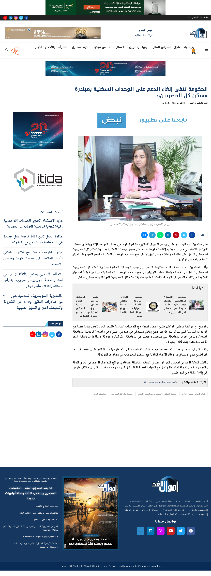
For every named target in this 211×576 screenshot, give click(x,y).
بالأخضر (50, 52)
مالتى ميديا (102, 52)
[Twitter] (21, 18)
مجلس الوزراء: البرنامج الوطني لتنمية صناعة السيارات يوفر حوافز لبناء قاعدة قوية (131, 312)
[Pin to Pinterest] (176, 240)
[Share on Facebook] (192, 240)
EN (194, 58)
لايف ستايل (80, 52)
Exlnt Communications (150, 571)
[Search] (6, 56)
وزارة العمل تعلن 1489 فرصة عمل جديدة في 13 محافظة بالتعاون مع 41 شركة (33, 245)
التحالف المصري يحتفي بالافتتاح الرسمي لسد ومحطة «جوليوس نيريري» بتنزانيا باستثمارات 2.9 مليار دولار (33, 285)
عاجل (177, 52)
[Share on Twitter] (184, 240)
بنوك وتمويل (138, 52)
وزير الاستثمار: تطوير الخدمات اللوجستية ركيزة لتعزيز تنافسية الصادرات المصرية (33, 229)
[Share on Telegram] (152, 240)
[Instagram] (16, 18)
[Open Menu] (206, 55)
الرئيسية (190, 52)
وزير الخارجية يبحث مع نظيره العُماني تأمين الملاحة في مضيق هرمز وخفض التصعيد (33, 264)
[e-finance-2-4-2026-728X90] (105, 69)
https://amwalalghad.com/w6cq (161, 388)
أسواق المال (161, 52)
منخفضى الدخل (99, 399)
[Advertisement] (105, 441)
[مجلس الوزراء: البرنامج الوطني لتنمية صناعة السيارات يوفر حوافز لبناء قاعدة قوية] (153, 312)
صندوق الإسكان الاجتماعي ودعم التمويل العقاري (157, 399)
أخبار (38, 52)
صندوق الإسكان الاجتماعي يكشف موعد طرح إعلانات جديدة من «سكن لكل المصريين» (175, 310)
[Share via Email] (144, 240)
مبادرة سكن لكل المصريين (121, 399)
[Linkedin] (11, 18)
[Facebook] (26, 18)
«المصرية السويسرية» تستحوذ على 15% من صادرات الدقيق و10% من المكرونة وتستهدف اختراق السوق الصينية (33, 307)
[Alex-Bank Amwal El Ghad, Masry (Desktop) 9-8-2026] (105, 3)
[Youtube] (5, 18)
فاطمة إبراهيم (196, 108)
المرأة (62, 52)
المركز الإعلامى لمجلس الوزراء (194, 399)
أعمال (120, 52)
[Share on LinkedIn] (168, 240)
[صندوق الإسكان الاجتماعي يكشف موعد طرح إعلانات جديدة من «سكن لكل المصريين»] (196, 310)
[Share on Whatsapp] (160, 240)
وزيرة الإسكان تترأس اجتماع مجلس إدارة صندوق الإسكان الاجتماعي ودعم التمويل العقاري (87, 312)
